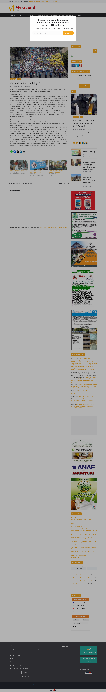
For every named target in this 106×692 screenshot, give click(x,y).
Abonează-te (68, 33)
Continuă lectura (53, 38)
